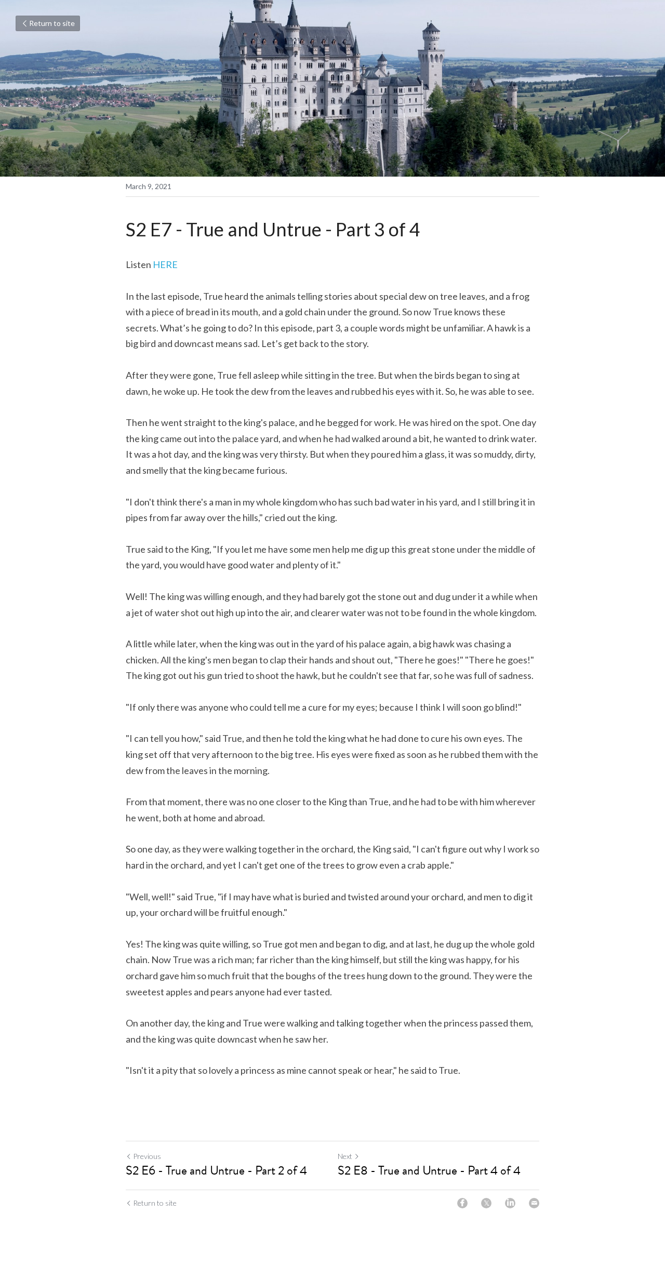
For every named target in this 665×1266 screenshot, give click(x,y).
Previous (147, 1156)
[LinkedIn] (510, 1203)
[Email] (534, 1203)
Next (345, 1156)
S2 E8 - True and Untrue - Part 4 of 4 (429, 1170)
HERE (165, 264)
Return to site (52, 23)
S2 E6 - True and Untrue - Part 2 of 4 (216, 1170)
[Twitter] (486, 1203)
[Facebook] (462, 1203)
